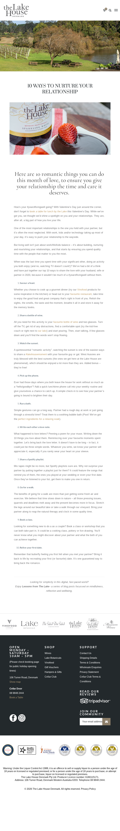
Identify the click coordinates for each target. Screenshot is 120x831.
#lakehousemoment (36, 354)
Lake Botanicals (53, 658)
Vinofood (82, 289)
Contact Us (85, 653)
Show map (15, 682)
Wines (48, 653)
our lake (42, 330)
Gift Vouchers (52, 667)
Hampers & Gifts (53, 672)
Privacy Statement (89, 672)
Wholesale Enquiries (90, 667)
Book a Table (16, 697)
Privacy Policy (88, 789)
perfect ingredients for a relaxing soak (38, 419)
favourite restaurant (81, 294)
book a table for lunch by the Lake (48, 211)
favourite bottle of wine (65, 322)
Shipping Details (88, 658)
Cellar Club (50, 676)
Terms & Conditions (90, 662)
